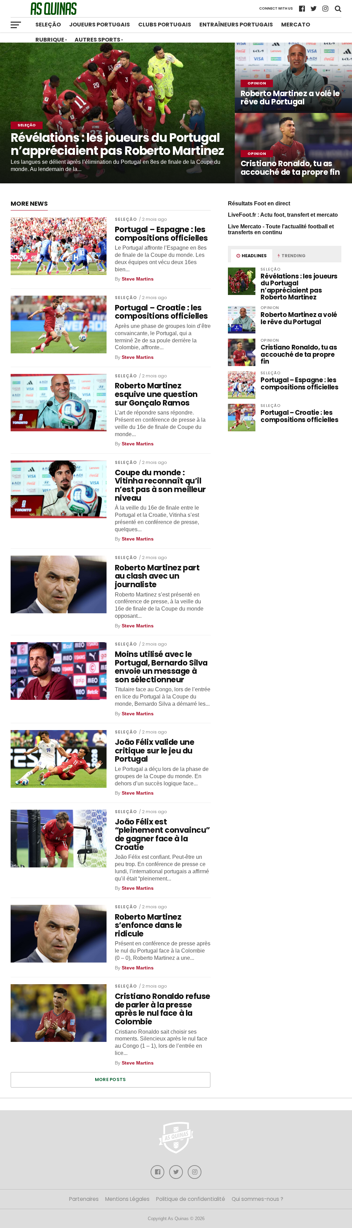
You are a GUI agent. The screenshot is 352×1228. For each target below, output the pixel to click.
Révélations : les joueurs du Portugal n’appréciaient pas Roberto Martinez (299, 287)
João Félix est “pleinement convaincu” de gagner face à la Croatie (162, 835)
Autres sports (97, 40)
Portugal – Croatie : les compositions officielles (161, 312)
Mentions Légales (127, 1199)
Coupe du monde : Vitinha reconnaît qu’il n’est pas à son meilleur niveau (160, 485)
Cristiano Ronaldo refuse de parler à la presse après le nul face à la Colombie (162, 1009)
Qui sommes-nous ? (257, 1199)
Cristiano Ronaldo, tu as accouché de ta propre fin (299, 354)
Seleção (48, 25)
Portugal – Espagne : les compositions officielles (161, 233)
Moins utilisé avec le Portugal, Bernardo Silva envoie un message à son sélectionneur (161, 667)
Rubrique (49, 40)
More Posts (110, 1079)
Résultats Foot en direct (259, 203)
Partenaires (84, 1199)
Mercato (295, 25)
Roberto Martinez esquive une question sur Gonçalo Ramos (156, 394)
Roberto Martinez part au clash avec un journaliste (157, 576)
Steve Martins (138, 279)
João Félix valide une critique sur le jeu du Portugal (155, 750)
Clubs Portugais (164, 25)
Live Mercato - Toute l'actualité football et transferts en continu (281, 230)
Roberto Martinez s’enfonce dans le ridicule (148, 925)
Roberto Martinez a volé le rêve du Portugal (299, 318)
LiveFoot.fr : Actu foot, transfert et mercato (283, 215)
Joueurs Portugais (99, 25)
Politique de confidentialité (190, 1199)
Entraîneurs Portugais (236, 25)
